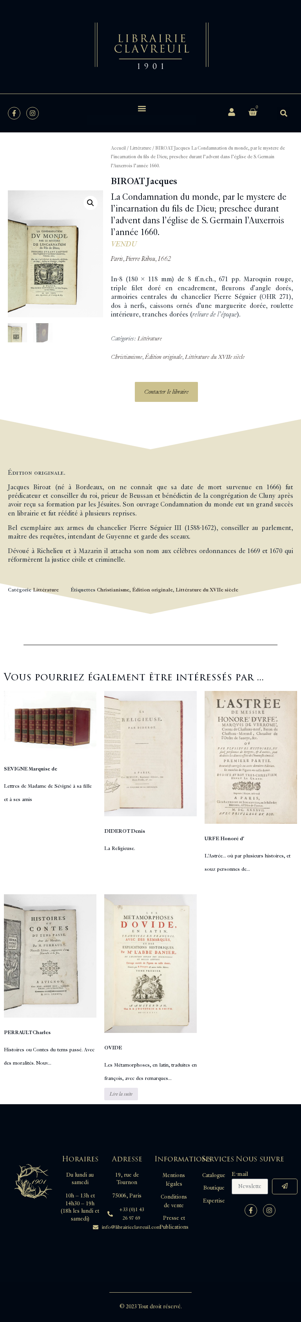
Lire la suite (121, 1094)
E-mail (240, 1174)
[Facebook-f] (14, 113)
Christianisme (126, 357)
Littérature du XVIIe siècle (215, 357)
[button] (141, 108)
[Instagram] (32, 113)
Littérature (140, 148)
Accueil (118, 148)
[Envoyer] (284, 1186)
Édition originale (163, 357)
